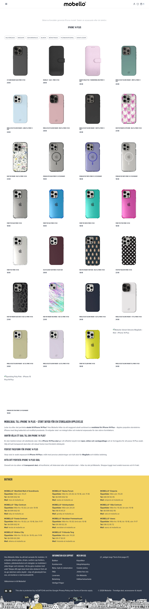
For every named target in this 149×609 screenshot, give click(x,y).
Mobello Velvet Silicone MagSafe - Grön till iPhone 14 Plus (128, 80)
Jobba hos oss (82, 571)
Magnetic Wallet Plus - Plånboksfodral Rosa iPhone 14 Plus (91, 80)
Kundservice (57, 564)
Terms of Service (80, 590)
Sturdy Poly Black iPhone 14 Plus (14, 223)
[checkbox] (10, 38)
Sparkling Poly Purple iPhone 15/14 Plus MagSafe (90, 176)
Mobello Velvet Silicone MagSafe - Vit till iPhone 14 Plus (129, 316)
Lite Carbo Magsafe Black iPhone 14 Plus (16, 80)
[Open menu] (6, 4)
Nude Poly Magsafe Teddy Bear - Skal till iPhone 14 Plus (92, 270)
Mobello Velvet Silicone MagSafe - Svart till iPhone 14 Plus (91, 128)
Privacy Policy (64, 590)
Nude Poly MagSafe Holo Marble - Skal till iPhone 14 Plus (56, 316)
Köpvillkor (81, 560)
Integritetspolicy (83, 564)
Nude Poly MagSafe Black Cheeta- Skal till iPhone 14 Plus (20, 316)
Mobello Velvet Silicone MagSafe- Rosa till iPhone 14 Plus (56, 128)
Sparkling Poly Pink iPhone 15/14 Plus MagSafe (17, 410)
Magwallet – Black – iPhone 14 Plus (51, 80)
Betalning (56, 579)
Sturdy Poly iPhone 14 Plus (13, 270)
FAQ (54, 571)
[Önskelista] (137, 4)
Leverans (56, 575)
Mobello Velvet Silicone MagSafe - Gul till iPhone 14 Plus (20, 363)
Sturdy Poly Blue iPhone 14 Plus (50, 223)
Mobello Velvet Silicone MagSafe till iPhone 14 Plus (127, 363)
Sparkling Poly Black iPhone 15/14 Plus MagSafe (54, 176)
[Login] (134, 4)
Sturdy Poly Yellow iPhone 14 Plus (87, 363)
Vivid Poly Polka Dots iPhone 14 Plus (124, 270)
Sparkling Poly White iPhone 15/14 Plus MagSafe (127, 176)
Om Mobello (82, 575)
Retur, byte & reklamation (62, 568)
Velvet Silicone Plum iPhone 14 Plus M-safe (53, 270)
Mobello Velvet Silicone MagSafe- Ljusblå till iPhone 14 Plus (20, 128)
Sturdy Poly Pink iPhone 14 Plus (123, 223)
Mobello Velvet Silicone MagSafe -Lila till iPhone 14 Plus (56, 363)
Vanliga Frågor (58, 583)
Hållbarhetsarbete (84, 579)
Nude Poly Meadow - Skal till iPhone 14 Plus (17, 176)
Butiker (55, 560)
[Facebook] (6, 591)
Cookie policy (82, 568)
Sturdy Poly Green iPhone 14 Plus (86, 223)
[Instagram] (10, 591)
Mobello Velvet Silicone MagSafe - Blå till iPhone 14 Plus (92, 316)
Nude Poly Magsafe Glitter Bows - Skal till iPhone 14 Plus (129, 128)
